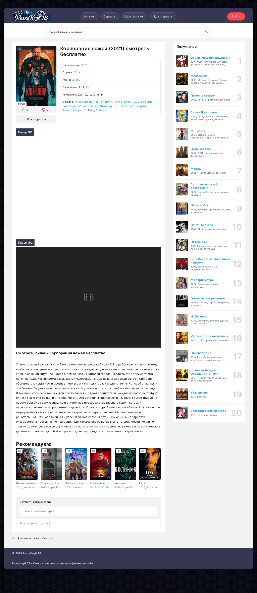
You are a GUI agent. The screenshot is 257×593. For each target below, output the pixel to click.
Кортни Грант (137, 106)
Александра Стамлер (97, 106)
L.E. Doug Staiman (94, 110)
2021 (84, 65)
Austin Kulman (103, 101)
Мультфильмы (134, 16)
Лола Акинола (71, 106)
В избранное (38, 119)
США (77, 72)
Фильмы (89, 16)
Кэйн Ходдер (83, 101)
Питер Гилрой (123, 101)
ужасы (76, 79)
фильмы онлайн (28, 538)
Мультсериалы (162, 16)
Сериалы (109, 16)
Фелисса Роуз (71, 110)
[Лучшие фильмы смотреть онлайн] (32, 16)
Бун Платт (120, 106)
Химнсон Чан (143, 101)
